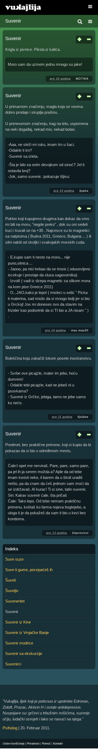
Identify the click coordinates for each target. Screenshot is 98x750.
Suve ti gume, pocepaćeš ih (29, 569)
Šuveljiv (12, 590)
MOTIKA (82, 78)
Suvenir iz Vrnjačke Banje (27, 632)
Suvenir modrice (19, 643)
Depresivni (80, 532)
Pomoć (46, 743)
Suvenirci (13, 664)
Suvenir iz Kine (18, 622)
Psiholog (10, 728)
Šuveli (10, 580)
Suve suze (14, 559)
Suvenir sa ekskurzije (23, 653)
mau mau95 (79, 330)
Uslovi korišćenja (13, 743)
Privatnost (33, 743)
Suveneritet (15, 601)
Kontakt (58, 743)
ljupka (83, 190)
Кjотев (83, 416)
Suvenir (13, 38)
